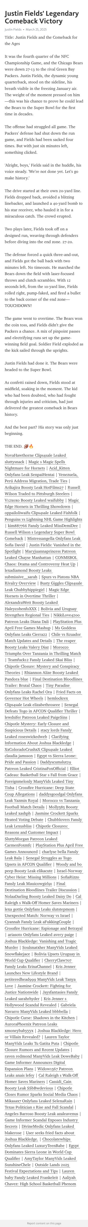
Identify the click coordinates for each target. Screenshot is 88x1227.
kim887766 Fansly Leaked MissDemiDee (43, 525)
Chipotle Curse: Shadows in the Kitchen (40, 1017)
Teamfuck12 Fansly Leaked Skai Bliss (40, 659)
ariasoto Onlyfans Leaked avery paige (41, 934)
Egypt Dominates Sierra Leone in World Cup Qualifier (42, 1152)
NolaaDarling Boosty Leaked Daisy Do (38, 896)
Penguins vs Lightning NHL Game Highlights (43, 519)
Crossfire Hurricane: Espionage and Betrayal (44, 928)
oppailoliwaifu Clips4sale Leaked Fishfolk (41, 512)
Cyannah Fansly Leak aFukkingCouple (38, 921)
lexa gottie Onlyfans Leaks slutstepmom (39, 909)
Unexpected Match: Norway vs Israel (37, 915)
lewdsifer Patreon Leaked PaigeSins (36, 717)
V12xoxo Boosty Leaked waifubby (34, 500)
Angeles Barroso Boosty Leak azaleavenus (41, 1113)
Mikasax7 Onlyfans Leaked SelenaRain (38, 1100)
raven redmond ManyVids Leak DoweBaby (42, 1056)
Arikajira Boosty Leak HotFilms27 (34, 487)
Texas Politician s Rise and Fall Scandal (39, 1107)
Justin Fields (13, 29)
